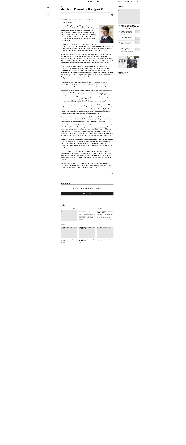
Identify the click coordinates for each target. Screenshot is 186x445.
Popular (100, 208)
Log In (138, 1)
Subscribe (120, 1)
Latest (73, 208)
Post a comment (87, 193)
